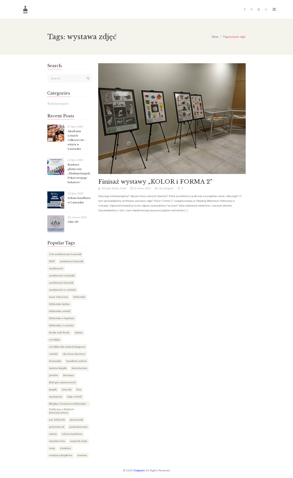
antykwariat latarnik (61, 282)
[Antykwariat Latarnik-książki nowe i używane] (25, 9)
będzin (79, 332)
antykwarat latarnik (71, 261)
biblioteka (79, 297)
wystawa (82, 455)
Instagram (251, 9)
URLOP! (73, 221)
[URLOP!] (55, 223)
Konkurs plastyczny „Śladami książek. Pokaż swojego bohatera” (79, 173)
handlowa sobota (76, 361)
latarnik (66, 389)
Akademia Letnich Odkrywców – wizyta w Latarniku (77, 140)
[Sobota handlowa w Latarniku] (55, 199)
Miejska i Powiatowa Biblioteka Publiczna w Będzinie (67, 404)
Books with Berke (59, 332)
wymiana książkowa (60, 455)
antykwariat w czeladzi (62, 289)
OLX (266, 9)
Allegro (259, 9)
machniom (55, 396)
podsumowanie (78, 426)
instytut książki (58, 368)
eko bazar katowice (74, 354)
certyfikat (54, 339)
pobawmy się (56, 426)
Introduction (79, 368)
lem (78, 389)
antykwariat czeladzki (62, 275)
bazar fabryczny (58, 297)
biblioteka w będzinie (61, 318)
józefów (53, 375)
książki (53, 389)
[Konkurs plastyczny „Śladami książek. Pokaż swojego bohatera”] (55, 166)
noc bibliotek (57, 419)
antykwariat (56, 268)
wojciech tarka (78, 441)
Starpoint (139, 470)
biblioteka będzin (59, 304)
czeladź (53, 354)
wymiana (65, 448)
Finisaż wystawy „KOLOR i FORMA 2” (155, 181)
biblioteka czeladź (59, 311)
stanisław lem (57, 441)
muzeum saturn (58, 412)
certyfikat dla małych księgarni (67, 346)
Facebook (244, 9)
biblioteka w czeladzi (61, 325)
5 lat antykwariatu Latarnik (65, 254)
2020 (52, 261)
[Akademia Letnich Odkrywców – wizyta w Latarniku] (55, 133)
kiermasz (68, 375)
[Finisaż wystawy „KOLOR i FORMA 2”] (172, 118)
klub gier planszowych (62, 382)
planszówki (76, 419)
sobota (53, 434)
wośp (52, 448)
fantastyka (55, 361)
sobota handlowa (72, 434)
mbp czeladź (74, 396)
